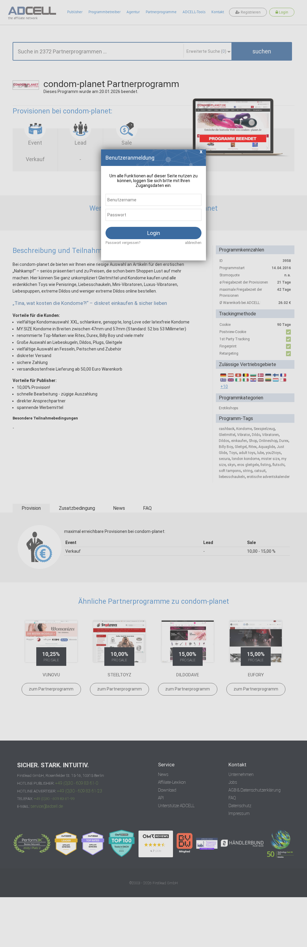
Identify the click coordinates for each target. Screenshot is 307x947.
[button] (201, 153)
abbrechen (193, 243)
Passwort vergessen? (123, 243)
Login (153, 233)
